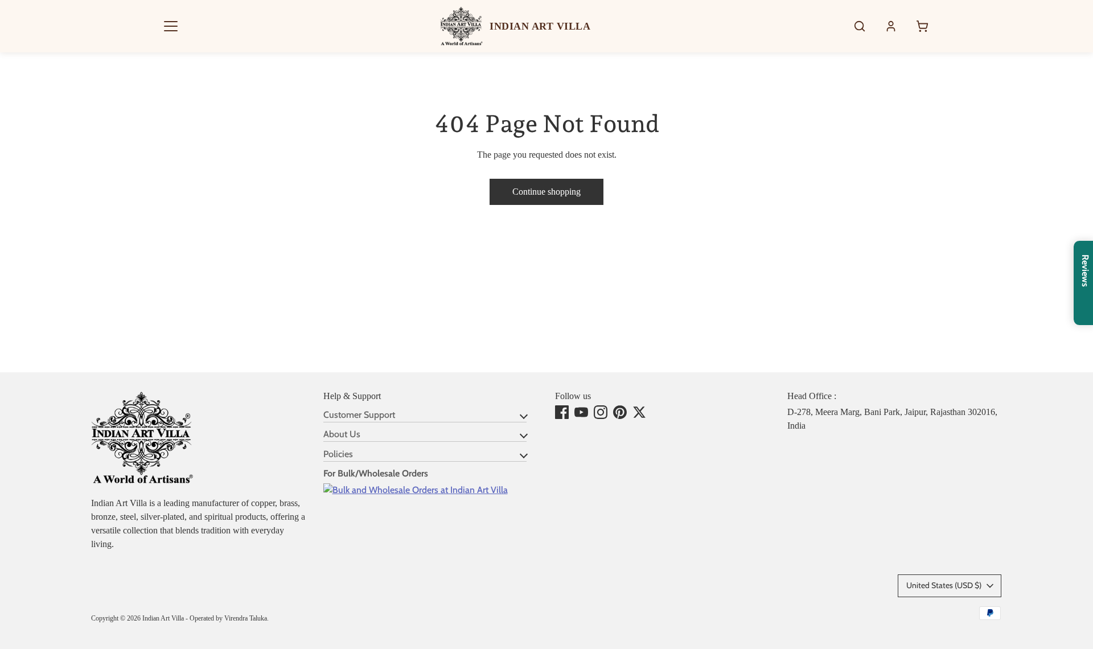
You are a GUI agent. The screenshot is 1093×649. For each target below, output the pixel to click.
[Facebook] (562, 412)
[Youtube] (581, 412)
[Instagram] (600, 412)
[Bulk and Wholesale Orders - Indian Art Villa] (415, 489)
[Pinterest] (620, 412)
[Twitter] (639, 412)
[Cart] (922, 26)
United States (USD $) (943, 585)
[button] (170, 26)
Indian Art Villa (163, 618)
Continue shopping (546, 191)
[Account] (891, 26)
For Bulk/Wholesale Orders (375, 473)
